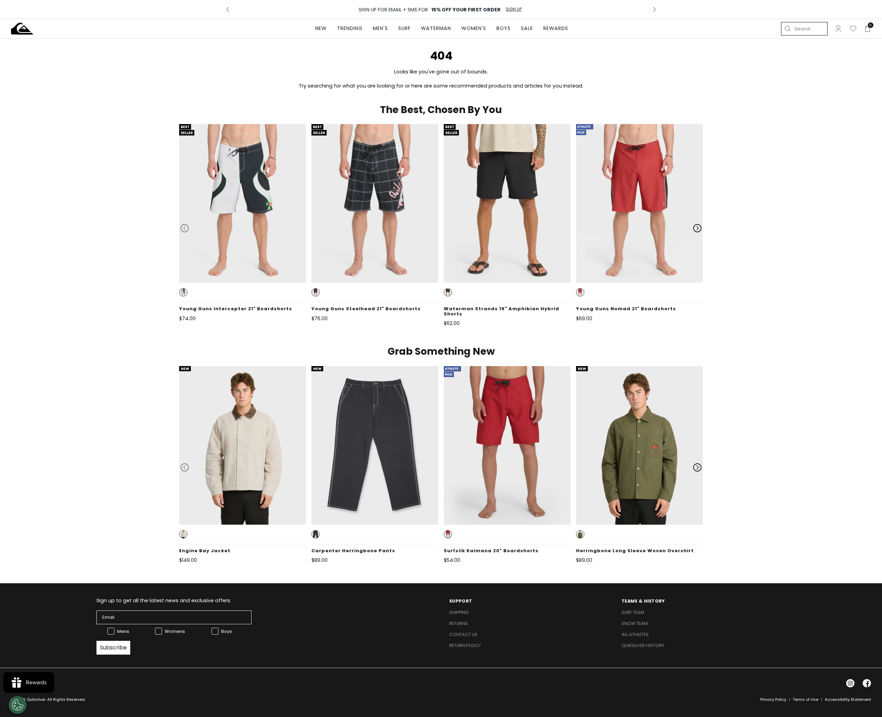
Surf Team (633, 612)
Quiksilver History (643, 645)
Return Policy (465, 645)
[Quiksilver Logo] (22, 29)
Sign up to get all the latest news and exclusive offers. (163, 600)
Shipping (459, 612)
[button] (183, 292)
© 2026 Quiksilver (28, 699)
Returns (458, 623)
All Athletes (635, 634)
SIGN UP (514, 9)
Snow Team (635, 623)
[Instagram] (850, 683)
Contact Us (463, 634)
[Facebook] (867, 683)
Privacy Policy (773, 699)
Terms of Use (805, 699)
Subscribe (113, 648)
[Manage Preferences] (17, 705)
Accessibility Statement (848, 699)
